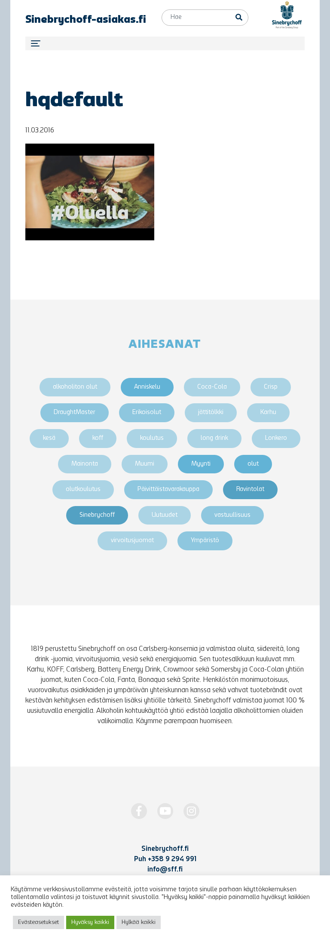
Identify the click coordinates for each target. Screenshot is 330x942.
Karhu (268, 412)
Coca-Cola (212, 387)
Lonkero (276, 438)
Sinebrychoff (97, 515)
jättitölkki (210, 412)
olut (253, 464)
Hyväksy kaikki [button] (90, 922)
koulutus (152, 438)
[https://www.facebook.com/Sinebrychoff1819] (139, 811)
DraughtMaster (74, 412)
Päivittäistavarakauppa (168, 489)
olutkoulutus (83, 489)
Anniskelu (147, 387)
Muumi (144, 464)
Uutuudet (164, 515)
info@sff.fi (165, 869)
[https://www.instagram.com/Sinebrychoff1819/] (191, 811)
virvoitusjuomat (132, 540)
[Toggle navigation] (165, 43)
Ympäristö (205, 540)
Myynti (201, 464)
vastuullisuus (232, 515)
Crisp (271, 387)
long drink (214, 438)
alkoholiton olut (75, 387)
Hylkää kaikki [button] (139, 922)
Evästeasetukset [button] (38, 922)
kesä (49, 438)
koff (97, 438)
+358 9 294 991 (172, 859)
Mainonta (84, 464)
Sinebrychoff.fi (165, 849)
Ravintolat (250, 489)
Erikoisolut (146, 412)
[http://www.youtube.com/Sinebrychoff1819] (165, 811)
